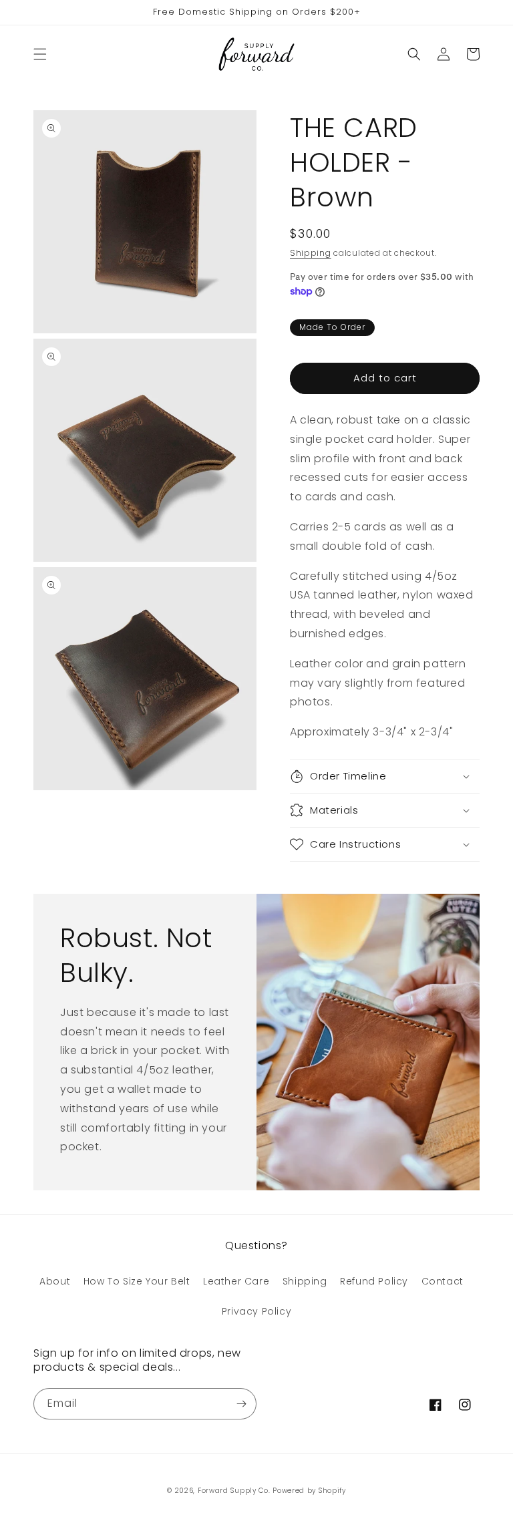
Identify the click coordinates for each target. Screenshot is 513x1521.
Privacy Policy (256, 1311)
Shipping (310, 253)
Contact (442, 1281)
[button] (40, 54)
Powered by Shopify (309, 1491)
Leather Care (236, 1281)
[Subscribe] (241, 1403)
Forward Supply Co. (234, 1491)
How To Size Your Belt (136, 1281)
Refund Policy (374, 1281)
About (54, 1281)
